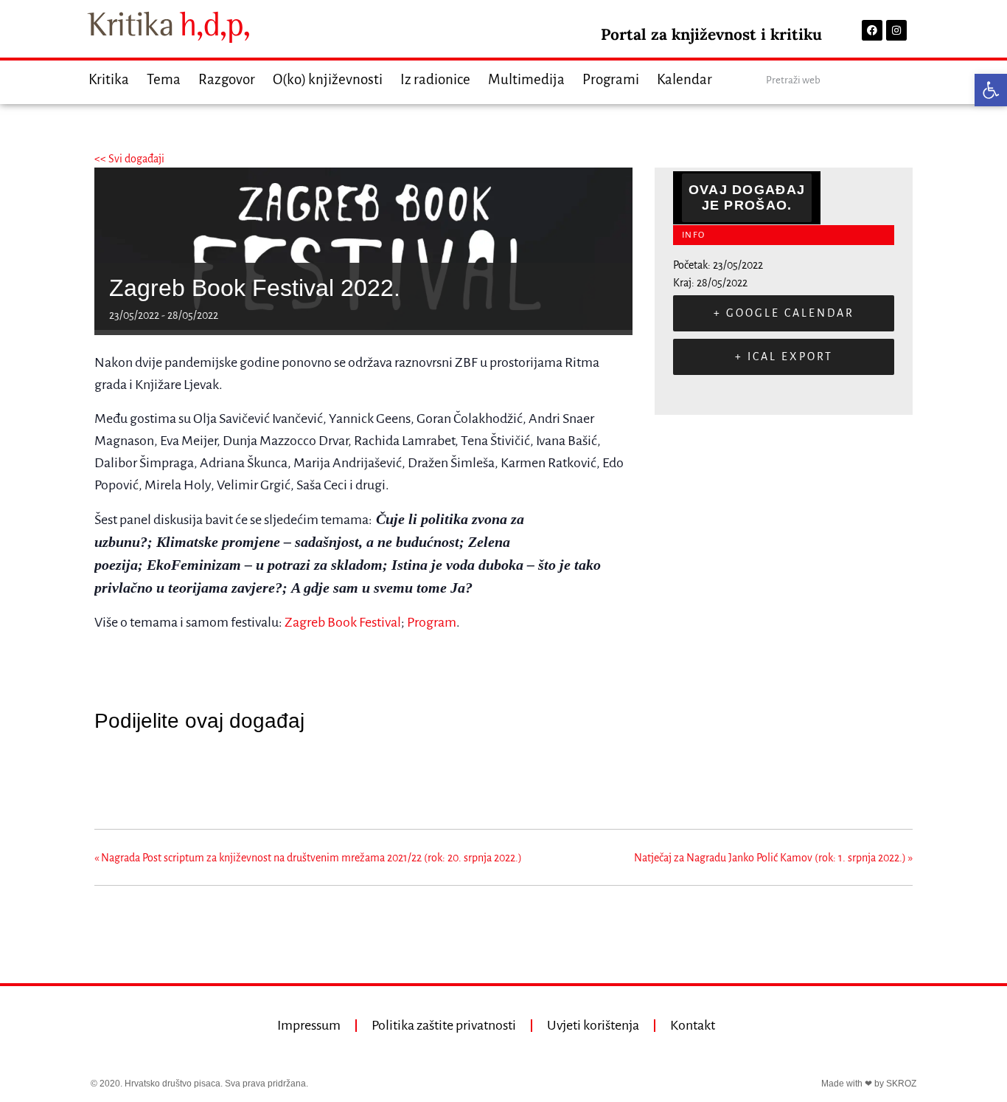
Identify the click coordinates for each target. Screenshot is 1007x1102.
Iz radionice (435, 79)
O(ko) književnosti (328, 79)
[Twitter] (144, 774)
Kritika (108, 79)
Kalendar (684, 79)
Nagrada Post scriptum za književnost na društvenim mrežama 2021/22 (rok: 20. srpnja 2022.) (308, 858)
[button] (991, 90)
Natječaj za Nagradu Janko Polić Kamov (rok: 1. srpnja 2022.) (773, 858)
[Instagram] (896, 30)
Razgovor (226, 79)
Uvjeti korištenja (593, 1025)
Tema (164, 79)
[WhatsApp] (219, 774)
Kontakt (692, 1025)
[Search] (903, 80)
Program (431, 622)
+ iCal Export (784, 356)
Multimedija (526, 79)
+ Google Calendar (784, 313)
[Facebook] (872, 30)
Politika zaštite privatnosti (444, 1025)
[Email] (182, 774)
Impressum (309, 1025)
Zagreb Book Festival (343, 622)
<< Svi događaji (129, 159)
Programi (610, 79)
